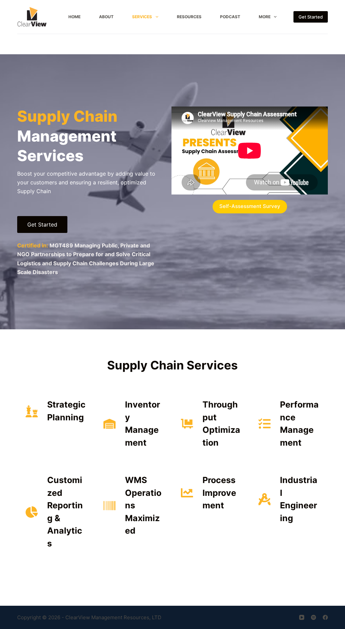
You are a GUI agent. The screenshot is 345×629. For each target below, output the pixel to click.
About (106, 16)
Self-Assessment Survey (249, 206)
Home (74, 16)
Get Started (311, 17)
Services (142, 16)
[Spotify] (313, 617)
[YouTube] (301, 617)
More (265, 16)
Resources (189, 16)
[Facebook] (325, 617)
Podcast (230, 16)
